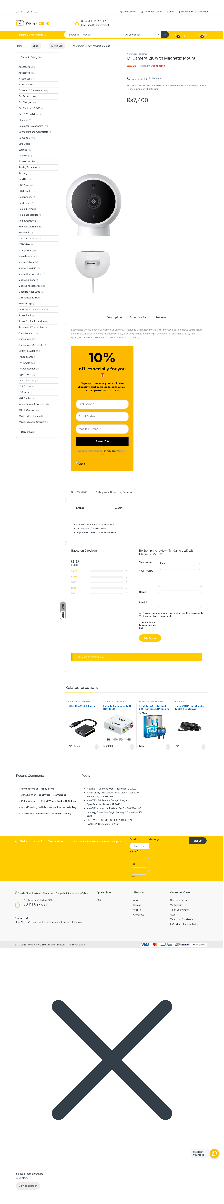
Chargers (25, 120)
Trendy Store (46, 788)
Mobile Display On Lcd (32, 274)
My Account (176, 905)
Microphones (27, 250)
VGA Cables (26, 398)
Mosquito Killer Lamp (31, 291)
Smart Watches (28, 333)
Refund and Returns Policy (184, 924)
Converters (84, 701)
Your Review (146, 570)
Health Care (26, 203)
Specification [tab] (138, 317)
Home (19, 45)
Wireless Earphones (31, 416)
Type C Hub (27, 374)
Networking (26, 303)
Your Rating (145, 562)
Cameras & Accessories (33, 90)
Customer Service (179, 900)
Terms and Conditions (181, 919)
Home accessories (30, 214)
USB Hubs (25, 392)
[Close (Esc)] (220, 12)
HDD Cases (26, 185)
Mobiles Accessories (32, 285)
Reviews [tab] (161, 317)
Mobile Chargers (29, 268)
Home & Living (27, 208)
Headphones (27, 197)
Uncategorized (29, 380)
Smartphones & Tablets (32, 345)
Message (154, 839)
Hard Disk (25, 179)
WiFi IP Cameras (29, 410)
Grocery (25, 173)
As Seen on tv (27, 84)
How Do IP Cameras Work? (101, 788)
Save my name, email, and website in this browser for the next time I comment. (173, 614)
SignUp (198, 840)
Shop (35, 45)
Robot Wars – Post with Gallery (58, 801)
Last (132, 876)
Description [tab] (114, 317)
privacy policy (110, 450)
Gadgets (25, 155)
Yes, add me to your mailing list (147, 625)
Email (143, 602)
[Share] (213, 12)
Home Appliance (29, 220)
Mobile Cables (28, 262)
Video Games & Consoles (34, 404)
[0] (176, 34)
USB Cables (26, 386)
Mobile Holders (28, 280)
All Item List (56, 45)
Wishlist (137, 909)
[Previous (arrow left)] (5, 599)
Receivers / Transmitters (33, 327)
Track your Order (179, 909)
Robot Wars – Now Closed (51, 794)
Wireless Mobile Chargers (34, 422)
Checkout (138, 914)
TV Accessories (29, 368)
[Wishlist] (184, 34)
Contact (137, 905)
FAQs (172, 914)
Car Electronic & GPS (31, 108)
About (136, 900)
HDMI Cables (157, 701)
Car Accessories (29, 96)
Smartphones (27, 339)
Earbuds (25, 149)
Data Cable (26, 143)
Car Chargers (27, 102)
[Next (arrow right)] (218, 599)
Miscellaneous (28, 256)
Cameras (142, 54)
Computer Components (34, 126)
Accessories (27, 66)
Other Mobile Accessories (34, 309)
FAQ (99, 900)
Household (26, 232)
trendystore (28, 788)
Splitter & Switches (30, 351)
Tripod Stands (27, 356)
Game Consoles (28, 161)
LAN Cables (26, 244)
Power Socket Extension (33, 321)
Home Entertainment (31, 226)
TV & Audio (27, 362)
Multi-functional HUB (31, 297)
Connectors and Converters (35, 131)
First (132, 864)
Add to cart (96, 747)
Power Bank (27, 315)
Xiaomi (118, 507)
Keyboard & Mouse (30, 238)
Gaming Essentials (30, 167)
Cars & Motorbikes (30, 114)
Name (143, 592)
